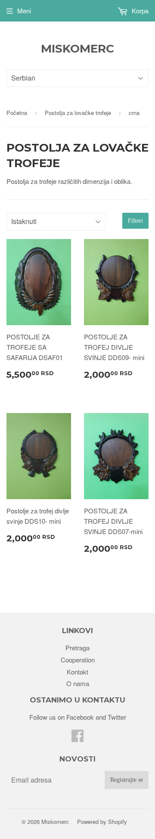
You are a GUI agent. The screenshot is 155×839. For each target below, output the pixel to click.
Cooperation (78, 659)
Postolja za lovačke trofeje (78, 113)
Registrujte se (126, 780)
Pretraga (77, 647)
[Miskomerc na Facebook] (77, 738)
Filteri (135, 221)
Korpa (139, 10)
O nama (77, 683)
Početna (16, 113)
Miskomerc (77, 49)
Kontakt (77, 671)
